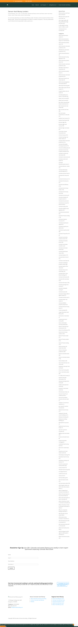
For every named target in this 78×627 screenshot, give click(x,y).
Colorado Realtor (62, 255)
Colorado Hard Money (32, 13)
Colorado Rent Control (63, 257)
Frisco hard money (63, 370)
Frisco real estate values (64, 372)
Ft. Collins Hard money (63, 375)
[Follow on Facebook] (65, 1)
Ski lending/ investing (63, 454)
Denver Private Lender (63, 335)
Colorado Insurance (63, 201)
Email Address (11, 561)
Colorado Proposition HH (64, 233)
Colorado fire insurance (64, 175)
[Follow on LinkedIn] (67, 1)
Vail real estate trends (63, 479)
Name (9, 554)
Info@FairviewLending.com (17, 607)
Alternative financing (63, 85)
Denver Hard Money (40, 13)
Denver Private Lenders (16, 15)
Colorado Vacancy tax (63, 297)
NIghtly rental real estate (64, 433)
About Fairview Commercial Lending (38, 598)
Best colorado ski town (63, 109)
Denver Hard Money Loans (58, 598)
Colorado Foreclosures (64, 181)
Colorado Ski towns (63, 282)
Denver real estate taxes (64, 353)
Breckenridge (61, 122)
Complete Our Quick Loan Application (63, 584)
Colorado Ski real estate (64, 279)
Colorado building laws (64, 147)
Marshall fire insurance (64, 422)
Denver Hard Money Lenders (18, 11)
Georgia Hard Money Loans (58, 601)
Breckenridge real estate (64, 128)
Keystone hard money (63, 409)
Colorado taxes (62, 291)
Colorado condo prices (64, 157)
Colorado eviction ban (63, 173)
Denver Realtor (62, 360)
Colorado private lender (64, 212)
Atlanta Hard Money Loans (58, 603)
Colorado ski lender (63, 277)
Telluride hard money (63, 469)
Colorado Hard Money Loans (58, 600)
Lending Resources (52, 4)
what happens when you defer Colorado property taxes (64, 487)
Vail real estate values (63, 483)
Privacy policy (2, 626)
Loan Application (18, 1)
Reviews (32, 601)
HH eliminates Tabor (63, 392)
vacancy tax (61, 475)
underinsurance (62, 473)
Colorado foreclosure (63, 179)
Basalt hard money (63, 100)
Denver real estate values (64, 357)
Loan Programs (43, 4)
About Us (37, 4)
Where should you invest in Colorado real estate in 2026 (64, 506)
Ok (73, 624)
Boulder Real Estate (63, 120)
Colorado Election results (64, 166)
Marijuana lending (62, 417)
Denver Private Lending (25, 15)
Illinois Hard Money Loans (58, 604)
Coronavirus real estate (64, 315)
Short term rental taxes (64, 447)
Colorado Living (62, 206)
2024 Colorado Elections (64, 53)
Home (33, 4)
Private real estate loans (64, 437)
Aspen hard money (63, 98)
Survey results (62, 467)
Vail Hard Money (62, 477)
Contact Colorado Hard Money (64, 4)
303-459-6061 (28, 1)
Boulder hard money (63, 118)
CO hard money (24, 13)
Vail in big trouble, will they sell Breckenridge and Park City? (63, 22)
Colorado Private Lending (64, 215)
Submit (11, 568)
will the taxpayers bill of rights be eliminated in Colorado (64, 533)
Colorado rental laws (63, 260)
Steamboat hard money (64, 456)
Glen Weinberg (12, 13)
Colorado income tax (63, 195)
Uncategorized (62, 471)
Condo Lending (62, 310)
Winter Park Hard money (64, 536)
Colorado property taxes (64, 230)
